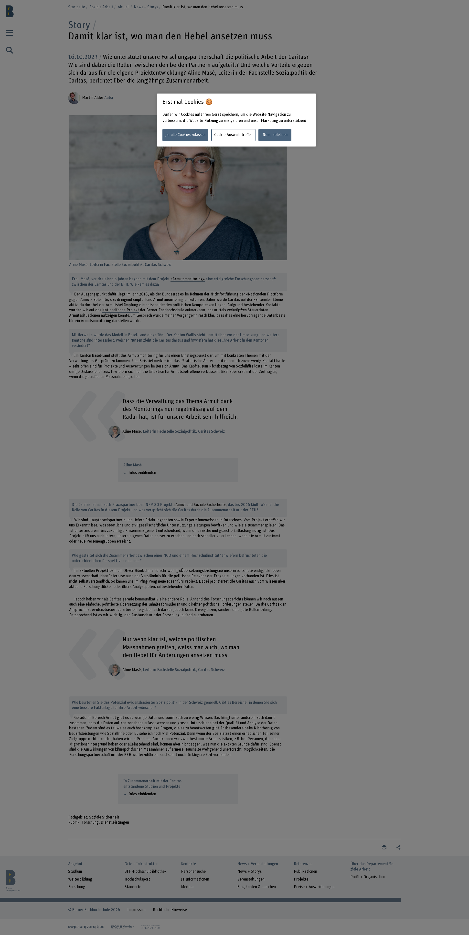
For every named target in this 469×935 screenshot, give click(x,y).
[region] (236, 120)
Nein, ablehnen (275, 135)
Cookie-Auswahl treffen (233, 135)
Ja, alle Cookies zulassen (185, 135)
